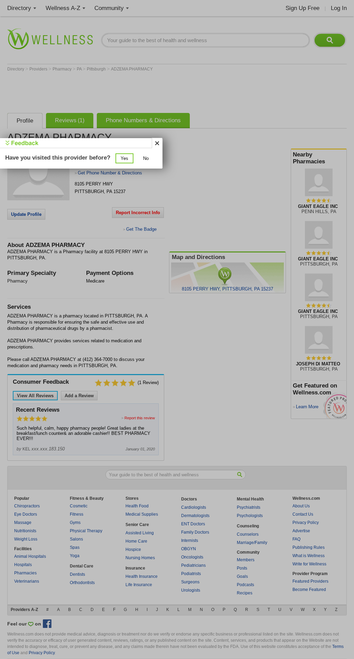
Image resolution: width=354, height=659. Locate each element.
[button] (124, 158)
